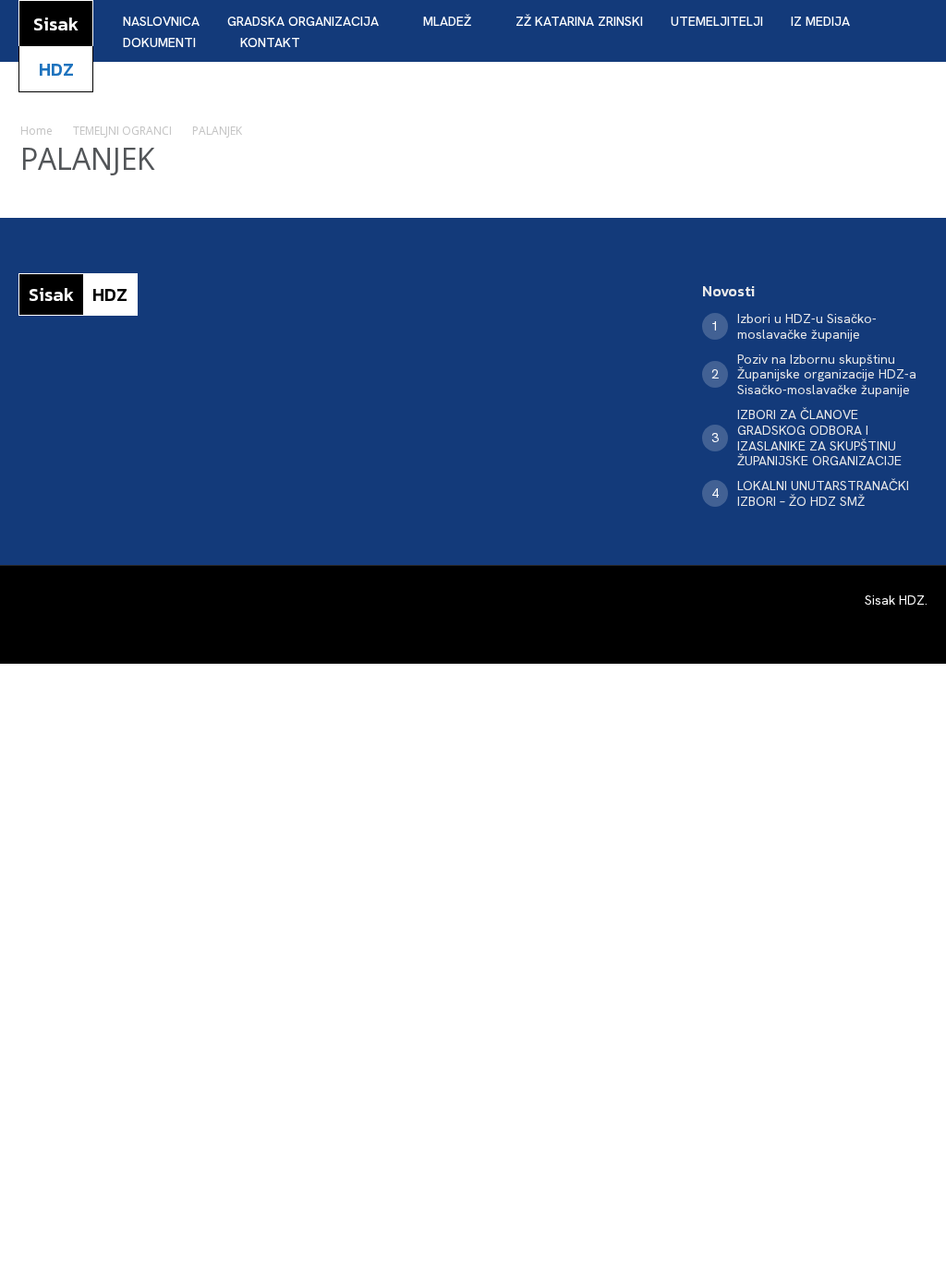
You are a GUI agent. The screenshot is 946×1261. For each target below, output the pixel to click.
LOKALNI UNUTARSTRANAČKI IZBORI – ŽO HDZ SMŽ (823, 493)
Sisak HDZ (895, 600)
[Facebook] (24, 373)
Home (36, 130)
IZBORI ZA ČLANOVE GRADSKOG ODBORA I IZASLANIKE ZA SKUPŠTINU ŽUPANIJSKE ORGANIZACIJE (819, 437)
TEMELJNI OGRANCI (122, 130)
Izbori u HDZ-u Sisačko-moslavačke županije (807, 326)
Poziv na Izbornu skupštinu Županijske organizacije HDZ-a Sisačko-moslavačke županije (826, 375)
